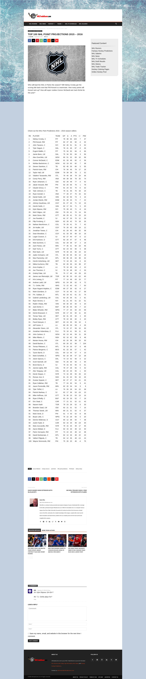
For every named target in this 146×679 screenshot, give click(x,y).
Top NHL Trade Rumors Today (56, 546)
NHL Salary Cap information (65, 663)
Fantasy (51, 24)
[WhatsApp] (41, 40)
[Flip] (56, 40)
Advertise (107, 677)
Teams (59, 24)
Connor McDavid (36, 468)
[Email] (53, 40)
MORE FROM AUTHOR (48, 530)
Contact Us (115, 677)
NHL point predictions (62, 468)
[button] (116, 24)
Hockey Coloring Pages (100, 69)
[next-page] (32, 557)
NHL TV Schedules (71, 24)
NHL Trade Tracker (99, 67)
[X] (33, 40)
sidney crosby (79, 468)
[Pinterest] (37, 40)
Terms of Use (93, 677)
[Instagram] (47, 522)
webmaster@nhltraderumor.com (65, 670)
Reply (35, 599)
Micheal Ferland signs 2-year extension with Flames (76, 491)
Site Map (100, 677)
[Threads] (65, 522)
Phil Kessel (71, 468)
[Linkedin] (45, 40)
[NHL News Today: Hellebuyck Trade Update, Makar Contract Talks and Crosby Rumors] (37, 540)
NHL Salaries (83, 24)
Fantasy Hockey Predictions (38, 28)
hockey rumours (45, 468)
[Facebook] (29, 40)
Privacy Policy (84, 677)
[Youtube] (59, 522)
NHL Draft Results (98, 61)
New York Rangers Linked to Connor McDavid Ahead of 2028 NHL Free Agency (56, 550)
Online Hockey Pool (99, 72)
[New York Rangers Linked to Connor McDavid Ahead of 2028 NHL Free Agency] (57, 540)
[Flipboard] (44, 522)
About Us (75, 677)
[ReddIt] (49, 40)
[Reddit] (53, 522)
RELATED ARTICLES (34, 530)
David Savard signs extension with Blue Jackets (40, 491)
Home (29, 28)
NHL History (96, 64)
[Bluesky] (62, 522)
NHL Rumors (33, 24)
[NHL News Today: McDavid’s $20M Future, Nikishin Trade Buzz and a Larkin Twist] (77, 540)
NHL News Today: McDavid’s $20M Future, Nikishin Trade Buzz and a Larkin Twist (76, 550)
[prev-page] (29, 557)
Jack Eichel (53, 468)
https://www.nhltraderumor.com (46, 502)
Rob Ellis (31, 36)
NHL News (42, 24)
